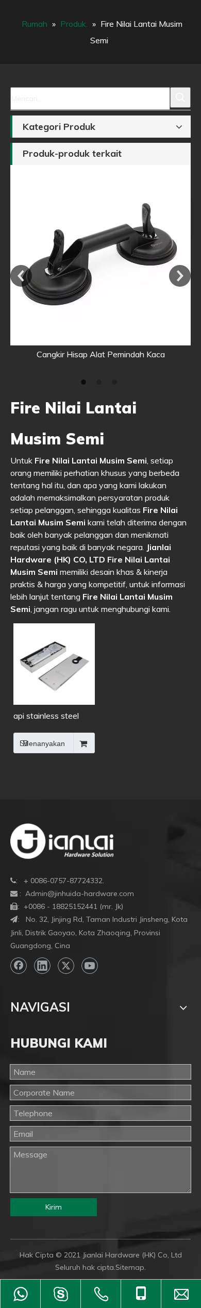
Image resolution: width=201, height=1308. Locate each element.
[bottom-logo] (61, 841)
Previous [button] (21, 276)
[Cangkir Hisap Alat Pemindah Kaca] (100, 255)
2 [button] (100, 382)
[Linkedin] (42, 965)
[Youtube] (89, 965)
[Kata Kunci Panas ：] (180, 97)
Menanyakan (44, 743)
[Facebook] (18, 965)
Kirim (53, 1207)
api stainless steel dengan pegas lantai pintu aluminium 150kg (50, 716)
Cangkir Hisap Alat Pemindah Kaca (101, 354)
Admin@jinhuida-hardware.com (79, 893)
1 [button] (85, 382)
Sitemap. (130, 1267)
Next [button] (180, 276)
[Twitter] (66, 965)
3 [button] (116, 382)
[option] (100, 262)
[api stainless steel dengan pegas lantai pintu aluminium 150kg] (54, 663)
